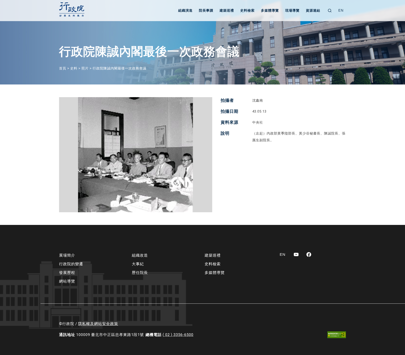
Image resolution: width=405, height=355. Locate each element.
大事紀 (138, 264)
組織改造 (140, 255)
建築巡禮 (227, 10)
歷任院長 (140, 272)
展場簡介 (67, 255)
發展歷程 (67, 272)
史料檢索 (247, 10)
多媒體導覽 (270, 10)
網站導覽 (67, 281)
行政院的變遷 (71, 264)
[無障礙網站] (336, 334)
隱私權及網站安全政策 (98, 323)
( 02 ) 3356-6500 (178, 334)
